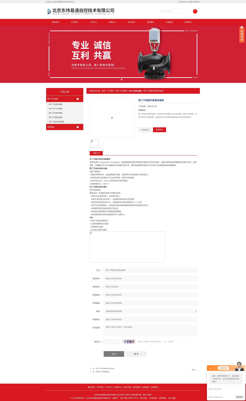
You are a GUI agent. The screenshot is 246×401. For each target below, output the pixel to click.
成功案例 (150, 22)
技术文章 (131, 22)
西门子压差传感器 (55, 113)
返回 (193, 370)
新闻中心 (112, 22)
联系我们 (197, 2)
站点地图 (172, 398)
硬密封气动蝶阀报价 (103, 372)
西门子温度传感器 (55, 104)
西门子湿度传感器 (55, 117)
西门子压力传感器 (55, 109)
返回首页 (182, 2)
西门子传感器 (52, 99)
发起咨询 (240, 397)
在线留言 (169, 22)
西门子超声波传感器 (56, 122)
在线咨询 (145, 130)
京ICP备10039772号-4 (129, 398)
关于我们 (74, 22)
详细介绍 (96, 153)
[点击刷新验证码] (128, 341)
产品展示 (110, 91)
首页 (103, 91)
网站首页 (55, 22)
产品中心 (93, 22)
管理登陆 (162, 398)
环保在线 (153, 398)
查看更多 (51, 127)
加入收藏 (189, 2)
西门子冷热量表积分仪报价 (105, 368)
